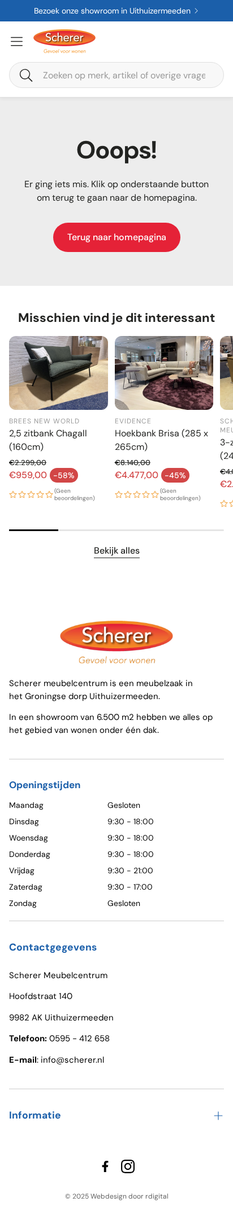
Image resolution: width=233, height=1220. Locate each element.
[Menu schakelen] (16, 41)
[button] (116, 75)
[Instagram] (128, 1166)
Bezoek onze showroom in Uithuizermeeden (85, 11)
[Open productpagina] (58, 373)
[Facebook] (105, 1166)
